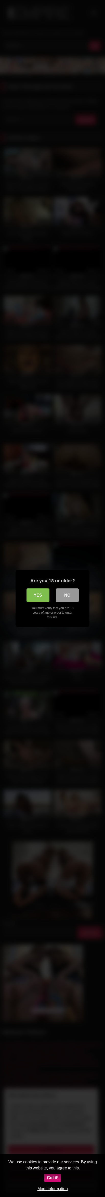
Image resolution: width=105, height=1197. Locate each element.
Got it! (52, 1178)
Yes (38, 595)
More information (52, 1189)
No (67, 595)
